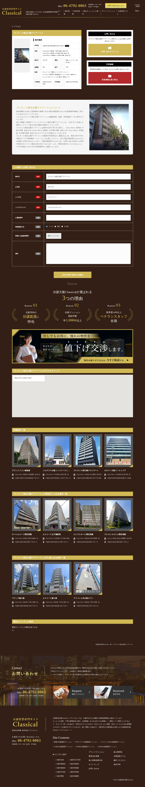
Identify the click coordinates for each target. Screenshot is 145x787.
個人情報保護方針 (96, 760)
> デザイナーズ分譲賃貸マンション (86, 742)
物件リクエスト (120, 760)
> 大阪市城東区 (73, 776)
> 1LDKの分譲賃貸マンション (63, 746)
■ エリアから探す (60, 754)
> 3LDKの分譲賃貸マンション (107, 746)
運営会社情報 (94, 756)
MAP (67, 45)
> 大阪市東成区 (73, 768)
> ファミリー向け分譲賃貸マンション (112, 742)
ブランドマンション (97, 752)
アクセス (17, 26)
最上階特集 (118, 752)
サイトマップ (94, 764)
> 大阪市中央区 (60, 772)
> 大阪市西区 (59, 776)
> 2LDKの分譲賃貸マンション (85, 746)
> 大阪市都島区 (60, 764)
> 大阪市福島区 (60, 768)
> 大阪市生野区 (73, 772)
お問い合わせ (94, 768)
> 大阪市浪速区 (73, 764)
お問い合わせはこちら (116, 5)
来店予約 (117, 764)
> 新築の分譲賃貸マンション (62, 742)
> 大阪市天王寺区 (74, 760)
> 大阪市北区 (59, 760)
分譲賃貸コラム (120, 756)
